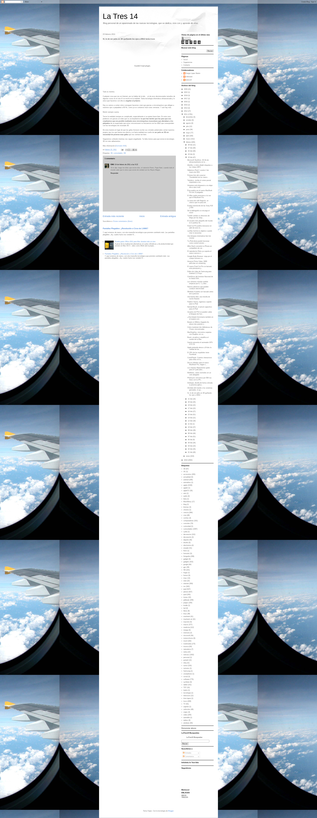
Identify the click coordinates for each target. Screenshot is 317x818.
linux (185, 614)
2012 (186, 111)
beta (184, 499)
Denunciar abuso (188, 728)
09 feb (190, 430)
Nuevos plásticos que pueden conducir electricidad (198, 288)
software (186, 679)
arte (184, 493)
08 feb (190, 433)
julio (187, 126)
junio (188, 129)
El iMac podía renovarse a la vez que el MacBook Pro (199, 196)
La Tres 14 (120, 16)
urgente (186, 707)
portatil (185, 660)
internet (186, 583)
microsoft (186, 635)
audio (185, 496)
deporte (186, 540)
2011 (186, 114)
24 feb (190, 154)
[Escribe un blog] (129, 150)
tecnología (187, 693)
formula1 (186, 553)
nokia (185, 652)
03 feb (190, 446)
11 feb (190, 424)
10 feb (190, 427)
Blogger (170, 811)
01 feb (190, 452)
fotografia (186, 556)
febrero (188, 142)
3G (184, 471)
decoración (187, 537)
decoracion (187, 534)
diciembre (189, 117)
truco (185, 701)
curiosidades (118, 153)
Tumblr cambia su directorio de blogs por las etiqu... (198, 217)
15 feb (190, 414)
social (185, 676)
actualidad (187, 477)
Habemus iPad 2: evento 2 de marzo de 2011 (198, 171)
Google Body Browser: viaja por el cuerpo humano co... (199, 257)
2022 (186, 92)
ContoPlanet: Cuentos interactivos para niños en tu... (199, 359)
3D (112, 153)
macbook (186, 616)
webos (185, 720)
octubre (189, 120)
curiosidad (187, 526)
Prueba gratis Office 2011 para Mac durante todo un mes (135, 241)
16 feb (190, 411)
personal (186, 657)
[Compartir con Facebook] (133, 150)
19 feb (190, 405)
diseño (185, 542)
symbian (186, 682)
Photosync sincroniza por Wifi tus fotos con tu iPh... (199, 379)
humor (185, 575)
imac (185, 578)
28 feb (190, 145)
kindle (185, 605)
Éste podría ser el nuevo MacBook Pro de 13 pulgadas (199, 191)
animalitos (187, 482)
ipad (184, 589)
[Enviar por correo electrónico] (126, 150)
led (184, 608)
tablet (185, 685)
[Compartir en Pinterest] (136, 150)
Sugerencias (187, 62)
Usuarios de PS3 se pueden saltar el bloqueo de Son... (199, 313)
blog (184, 504)
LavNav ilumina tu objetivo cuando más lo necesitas (199, 232)
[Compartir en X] (131, 150)
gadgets (186, 562)
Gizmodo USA (121, 146)
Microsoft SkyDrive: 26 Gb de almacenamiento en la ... (198, 161)
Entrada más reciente (113, 216)
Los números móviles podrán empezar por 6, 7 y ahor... (197, 283)
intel (184, 581)
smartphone (187, 674)
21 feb (190, 399)
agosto (188, 123)
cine (184, 515)
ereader (186, 548)
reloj (184, 663)
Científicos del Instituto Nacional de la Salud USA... (200, 277)
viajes (185, 712)
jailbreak (186, 600)
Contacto (186, 65)
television (186, 696)
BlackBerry (187, 502)
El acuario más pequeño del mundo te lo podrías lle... (200, 222)
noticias (186, 655)
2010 (186, 460)
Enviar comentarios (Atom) (122, 221)
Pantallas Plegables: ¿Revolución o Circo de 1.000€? (125, 228)
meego (185, 630)
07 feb (190, 436)
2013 (186, 108)
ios (184, 586)
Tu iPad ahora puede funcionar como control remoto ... (198, 242)
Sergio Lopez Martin (193, 73)
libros (185, 611)
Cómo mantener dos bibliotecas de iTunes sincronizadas (199, 328)
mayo (188, 133)
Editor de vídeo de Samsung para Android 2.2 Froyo (199, 272)
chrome (186, 510)
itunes (185, 597)
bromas (186, 507)
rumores (186, 668)
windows (186, 723)
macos (185, 625)
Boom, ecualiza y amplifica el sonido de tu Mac (198, 338)
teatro (185, 690)
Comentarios (189, 756)
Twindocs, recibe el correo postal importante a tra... (199, 181)
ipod (184, 594)
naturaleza (187, 649)
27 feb (190, 148)
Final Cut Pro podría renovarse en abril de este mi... (199, 227)
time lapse (187, 698)
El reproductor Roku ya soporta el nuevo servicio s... (199, 252)
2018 (186, 95)
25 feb (190, 151)
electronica (187, 545)
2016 (186, 102)
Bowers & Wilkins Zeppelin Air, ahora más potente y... (198, 323)
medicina (186, 627)
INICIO (183, 795)
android (186, 480)
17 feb (190, 408)
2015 (186, 105)
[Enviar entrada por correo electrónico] (122, 150)
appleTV (186, 491)
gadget (185, 559)
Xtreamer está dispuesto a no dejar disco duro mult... (199, 186)
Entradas (187, 753)
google (185, 564)
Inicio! (185, 59)
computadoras (188, 521)
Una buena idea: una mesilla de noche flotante (198, 298)
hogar (185, 573)
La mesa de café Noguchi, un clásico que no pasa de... (197, 202)
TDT (184, 687)
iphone (185, 592)
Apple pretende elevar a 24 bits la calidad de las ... (199, 348)
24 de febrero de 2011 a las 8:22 (126, 164)
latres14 (189, 80)
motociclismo (188, 638)
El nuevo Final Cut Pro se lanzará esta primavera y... (199, 267)
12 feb (190, 421)
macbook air (187, 619)
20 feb (190, 402)
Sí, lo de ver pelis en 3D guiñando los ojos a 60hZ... (199, 394)
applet (185, 488)
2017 (186, 98)
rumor (185, 665)
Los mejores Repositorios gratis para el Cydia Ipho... (198, 369)
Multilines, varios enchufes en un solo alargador (199, 374)
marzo (188, 139)
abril (187, 136)
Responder (114, 173)
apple (185, 485)
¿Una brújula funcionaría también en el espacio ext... (200, 318)
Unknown (189, 77)
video (185, 715)
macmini (186, 622)
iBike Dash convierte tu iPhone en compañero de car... (199, 247)
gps (184, 567)
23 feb (190, 157)
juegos (185, 603)
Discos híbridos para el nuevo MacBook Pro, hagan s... (198, 364)
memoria (186, 633)
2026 (186, 89)
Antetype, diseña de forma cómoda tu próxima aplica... (199, 384)
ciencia (185, 512)
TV (184, 704)
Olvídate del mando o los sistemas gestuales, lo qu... (199, 389)
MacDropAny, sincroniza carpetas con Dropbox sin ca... (199, 333)
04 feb (190, 443)
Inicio (142, 216)
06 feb (190, 440)
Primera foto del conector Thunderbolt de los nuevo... (198, 176)
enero (188, 456)
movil (185, 641)
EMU (112, 164)
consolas (186, 523)
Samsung (186, 671)
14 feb (190, 418)
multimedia (187, 644)
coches (186, 518)
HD (125, 153)
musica (186, 646)
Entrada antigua (168, 216)
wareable (186, 717)
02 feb (190, 449)
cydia (185, 532)
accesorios (187, 474)
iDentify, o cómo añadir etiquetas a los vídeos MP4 (199, 166)
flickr (185, 551)
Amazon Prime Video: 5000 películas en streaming (197, 262)
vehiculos (186, 709)
